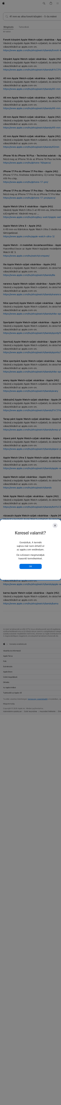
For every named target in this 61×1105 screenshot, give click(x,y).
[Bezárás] (55, 525)
